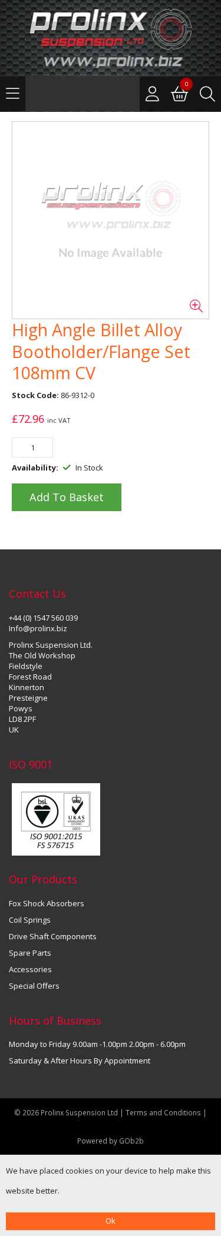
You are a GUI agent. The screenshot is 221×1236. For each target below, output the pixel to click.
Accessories (30, 969)
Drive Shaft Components (53, 936)
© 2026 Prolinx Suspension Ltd (66, 1112)
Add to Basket (66, 497)
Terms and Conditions (164, 1112)
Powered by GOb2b (110, 1140)
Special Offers (34, 985)
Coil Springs (30, 919)
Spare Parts (30, 952)
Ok (110, 1220)
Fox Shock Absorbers (46, 903)
